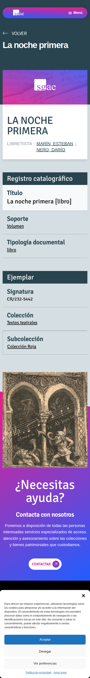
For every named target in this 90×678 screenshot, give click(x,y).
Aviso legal (60, 672)
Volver (19, 33)
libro (11, 250)
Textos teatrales (22, 322)
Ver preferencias (45, 663)
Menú (78, 13)
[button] (83, 595)
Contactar (41, 564)
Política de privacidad (38, 672)
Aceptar (45, 639)
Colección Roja (21, 346)
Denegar (45, 651)
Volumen (15, 226)
